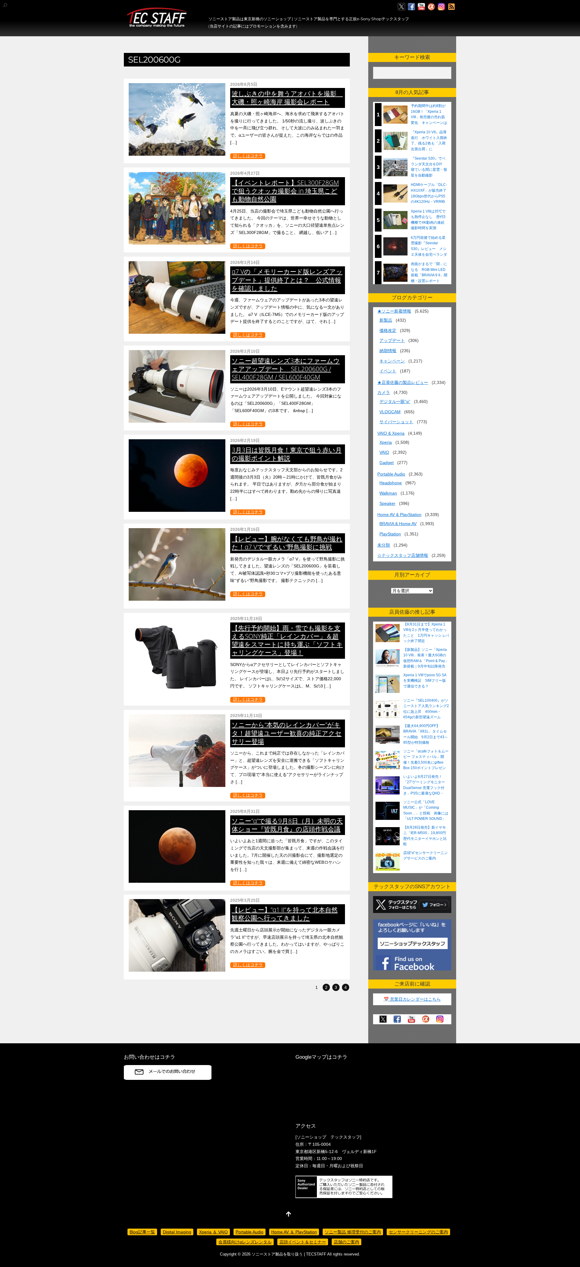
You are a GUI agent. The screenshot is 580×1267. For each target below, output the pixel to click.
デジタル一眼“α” (394, 401)
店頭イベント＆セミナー (302, 1241)
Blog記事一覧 (142, 1232)
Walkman (388, 493)
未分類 (383, 545)
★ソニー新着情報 (394, 311)
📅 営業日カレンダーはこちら (412, 999)
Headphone (390, 482)
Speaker (387, 503)
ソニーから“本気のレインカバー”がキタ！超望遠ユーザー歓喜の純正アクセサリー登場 (287, 732)
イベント (387, 371)
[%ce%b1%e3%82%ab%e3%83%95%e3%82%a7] (431, 7)
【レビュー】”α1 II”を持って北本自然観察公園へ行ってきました (285, 913)
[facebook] (411, 7)
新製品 (385, 320)
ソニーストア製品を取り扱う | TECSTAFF (289, 1254)
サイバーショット (396, 421)
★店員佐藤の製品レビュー (402, 382)
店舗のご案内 (346, 1241)
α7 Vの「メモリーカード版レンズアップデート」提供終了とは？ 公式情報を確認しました (287, 279)
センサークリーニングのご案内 (418, 1232)
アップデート (392, 340)
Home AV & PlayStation (399, 514)
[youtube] (421, 7)
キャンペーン (392, 361)
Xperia (385, 442)
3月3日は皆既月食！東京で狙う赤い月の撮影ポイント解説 (287, 454)
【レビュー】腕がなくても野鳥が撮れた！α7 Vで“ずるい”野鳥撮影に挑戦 (287, 542)
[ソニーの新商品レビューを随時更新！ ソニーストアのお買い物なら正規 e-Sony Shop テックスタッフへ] (157, 24)
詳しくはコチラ (248, 155)
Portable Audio (391, 474)
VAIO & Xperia (390, 433)
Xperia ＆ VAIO (213, 1232)
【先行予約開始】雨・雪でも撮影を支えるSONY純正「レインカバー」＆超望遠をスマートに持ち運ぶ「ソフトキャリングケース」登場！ (287, 640)
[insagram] (441, 7)
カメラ (383, 392)
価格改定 (387, 330)
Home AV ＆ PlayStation (294, 1232)
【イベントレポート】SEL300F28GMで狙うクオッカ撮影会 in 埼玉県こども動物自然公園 (285, 190)
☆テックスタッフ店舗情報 (402, 555)
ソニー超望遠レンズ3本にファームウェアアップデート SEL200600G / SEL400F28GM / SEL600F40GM (286, 368)
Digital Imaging (177, 1232)
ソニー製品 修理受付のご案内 (353, 1232)
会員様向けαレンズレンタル (245, 1241)
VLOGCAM (390, 411)
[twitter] (401, 7)
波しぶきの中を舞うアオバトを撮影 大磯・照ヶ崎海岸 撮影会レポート (287, 97)
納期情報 (387, 350)
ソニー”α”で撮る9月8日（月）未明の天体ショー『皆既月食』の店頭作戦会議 (287, 825)
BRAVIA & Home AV (398, 523)
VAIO (384, 452)
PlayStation (390, 533)
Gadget (386, 462)
